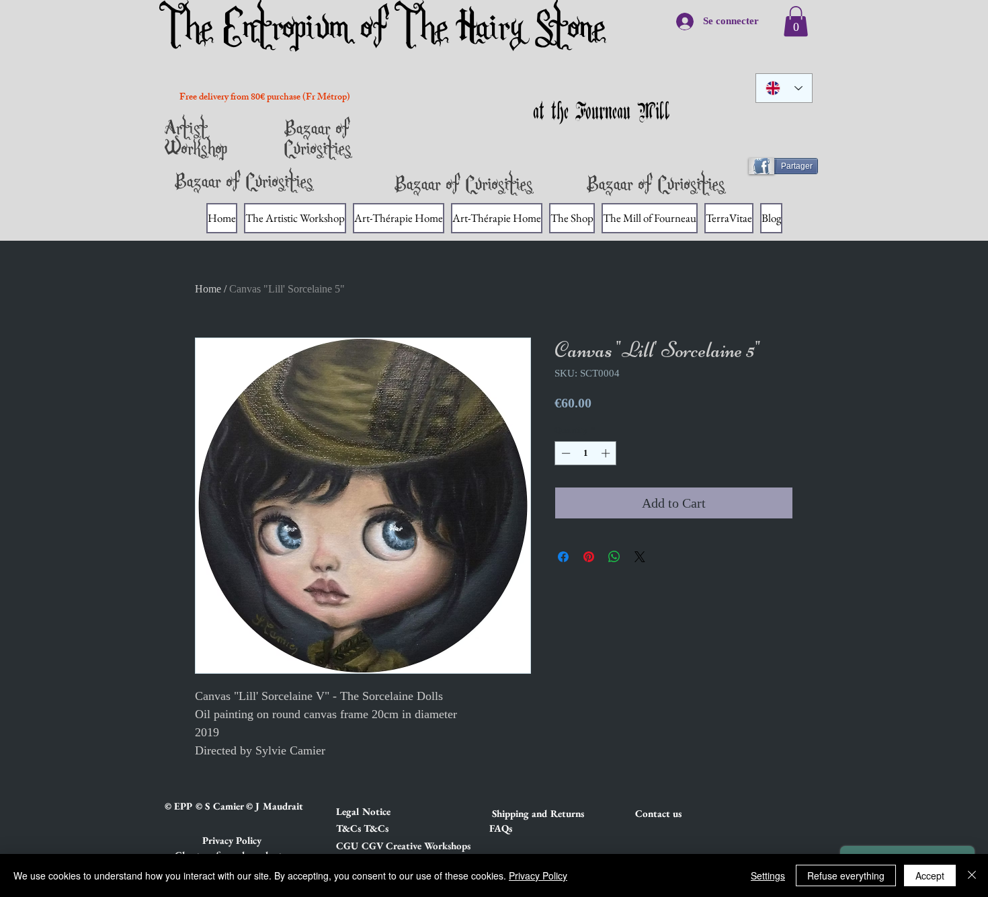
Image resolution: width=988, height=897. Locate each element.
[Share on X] (640, 557)
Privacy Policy (538, 875)
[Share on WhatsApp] (614, 557)
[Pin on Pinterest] (589, 557)
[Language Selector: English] (784, 88)
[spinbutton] (586, 453)
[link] (796, 21)
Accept (929, 875)
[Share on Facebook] (563, 557)
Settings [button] (768, 875)
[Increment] (607, 453)
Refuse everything (845, 875)
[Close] (972, 875)
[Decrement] (565, 453)
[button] (383, 811)
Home (208, 289)
